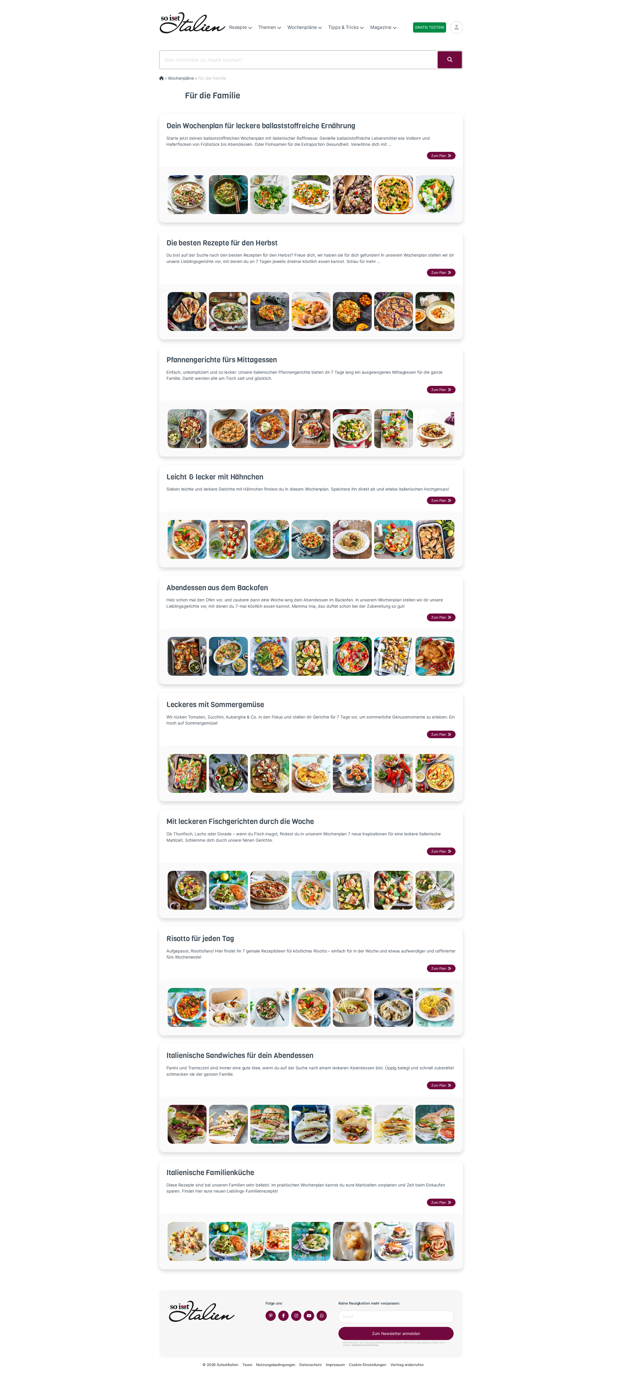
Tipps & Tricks (344, 27)
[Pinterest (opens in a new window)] (271, 1316)
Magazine (381, 27)
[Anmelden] (456, 27)
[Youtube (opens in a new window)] (309, 1316)
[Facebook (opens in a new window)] (283, 1316)
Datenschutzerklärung (365, 1344)
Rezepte (238, 27)
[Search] (450, 59)
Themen (267, 27)
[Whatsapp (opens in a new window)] (322, 1316)
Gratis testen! (429, 27)
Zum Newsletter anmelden (396, 1333)
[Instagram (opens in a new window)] (296, 1316)
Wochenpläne (302, 27)
